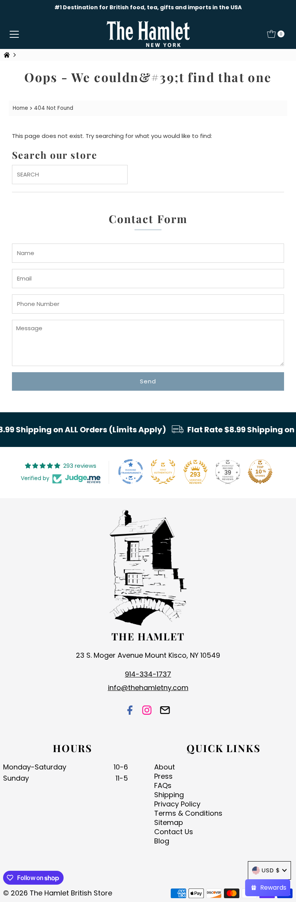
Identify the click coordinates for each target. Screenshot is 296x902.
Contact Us (173, 831)
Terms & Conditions (188, 813)
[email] (165, 711)
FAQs (163, 785)
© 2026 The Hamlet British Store (57, 893)
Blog (161, 841)
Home (20, 108)
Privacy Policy (177, 804)
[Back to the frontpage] (8, 55)
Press (163, 776)
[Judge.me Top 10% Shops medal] (260, 471)
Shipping (169, 795)
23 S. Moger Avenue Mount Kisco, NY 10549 (148, 655)
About (164, 767)
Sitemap (168, 822)
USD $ (271, 870)
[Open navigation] (14, 34)
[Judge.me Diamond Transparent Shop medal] (130, 471)
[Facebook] (130, 711)
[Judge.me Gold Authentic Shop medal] (163, 471)
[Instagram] (146, 711)
